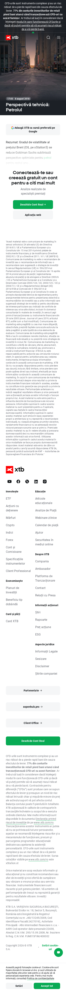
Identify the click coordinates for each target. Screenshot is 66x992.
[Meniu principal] (58, 37)
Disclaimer (42, 666)
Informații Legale (46, 651)
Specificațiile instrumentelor (15, 561)
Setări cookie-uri (50, 947)
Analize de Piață (45, 510)
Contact (40, 588)
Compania (42, 561)
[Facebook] (18, 481)
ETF (8, 498)
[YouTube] (9, 481)
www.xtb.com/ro (44, 822)
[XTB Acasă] (10, 37)
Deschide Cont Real (33, 741)
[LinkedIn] (36, 481)
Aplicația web (33, 215)
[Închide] (33, 32)
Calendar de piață (46, 525)
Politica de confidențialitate (40, 978)
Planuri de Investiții (12, 590)
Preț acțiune (43, 627)
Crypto (10, 525)
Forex (9, 540)
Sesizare (40, 659)
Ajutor (39, 532)
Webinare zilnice (46, 518)
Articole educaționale (43, 500)
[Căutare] (48, 37)
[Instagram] (44, 481)
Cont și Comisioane (14, 549)
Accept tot (47, 986)
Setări (19, 986)
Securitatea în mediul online (44, 542)
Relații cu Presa (45, 595)
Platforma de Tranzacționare (45, 578)
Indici (9, 532)
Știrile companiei (46, 673)
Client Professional (18, 571)
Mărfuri (11, 518)
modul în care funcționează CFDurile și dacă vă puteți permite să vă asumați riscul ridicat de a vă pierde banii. (32, 25)
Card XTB (12, 621)
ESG (38, 634)
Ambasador (42, 568)
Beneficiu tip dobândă (14, 602)
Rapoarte (41, 619)
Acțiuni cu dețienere (12, 508)
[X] (27, 481)
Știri (38, 612)
